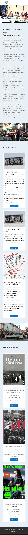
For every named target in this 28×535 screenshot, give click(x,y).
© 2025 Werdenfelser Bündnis (10, 529)
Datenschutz (13, 531)
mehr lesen (14, 248)
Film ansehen (14, 205)
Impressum (20, 529)
